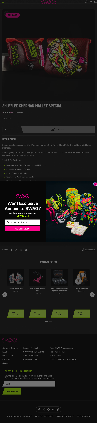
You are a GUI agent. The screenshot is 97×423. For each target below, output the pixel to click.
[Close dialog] (95, 184)
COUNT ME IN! (22, 228)
